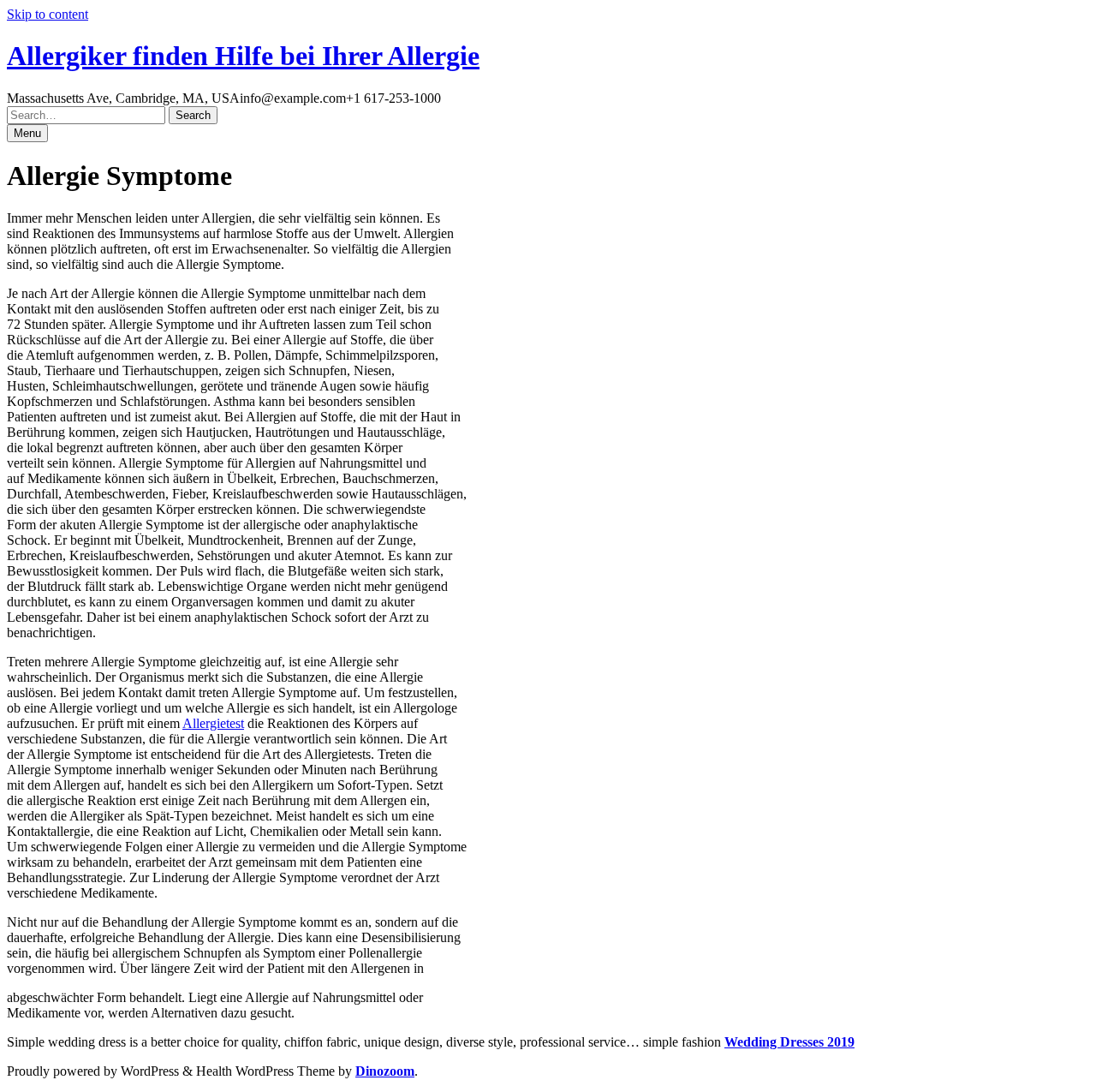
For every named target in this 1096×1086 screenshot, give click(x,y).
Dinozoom (384, 1071)
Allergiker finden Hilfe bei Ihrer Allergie (243, 55)
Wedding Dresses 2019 (789, 1042)
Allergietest (213, 723)
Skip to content (47, 14)
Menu (27, 133)
